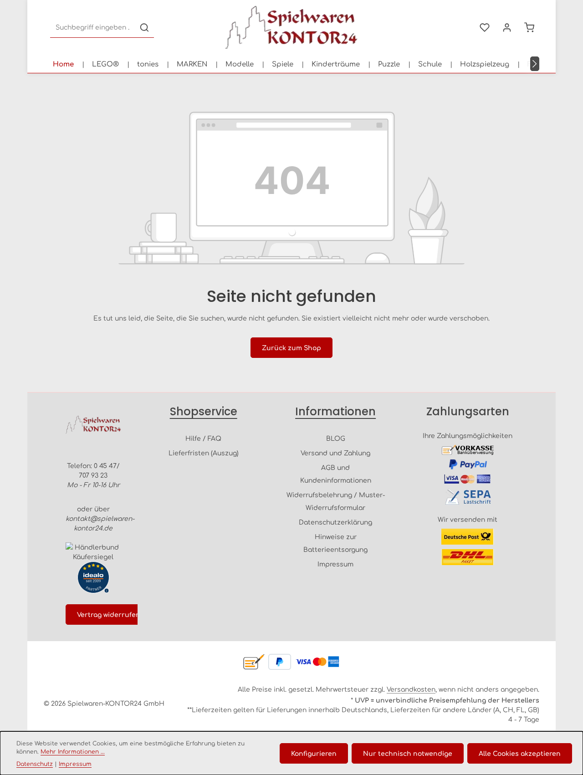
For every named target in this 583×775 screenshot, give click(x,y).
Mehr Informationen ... (73, 751)
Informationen (335, 411)
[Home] (63, 64)
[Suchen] (144, 27)
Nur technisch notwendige (407, 753)
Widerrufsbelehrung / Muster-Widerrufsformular (335, 500)
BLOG (335, 438)
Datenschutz (34, 763)
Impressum (335, 564)
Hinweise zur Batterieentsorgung (335, 542)
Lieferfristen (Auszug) (204, 453)
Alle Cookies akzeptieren (520, 753)
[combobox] (92, 27)
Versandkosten (411, 689)
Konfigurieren (314, 753)
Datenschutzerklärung (335, 522)
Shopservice (203, 411)
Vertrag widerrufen (108, 614)
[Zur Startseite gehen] (291, 27)
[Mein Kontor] (506, 27)
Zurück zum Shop (291, 347)
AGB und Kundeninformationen (335, 473)
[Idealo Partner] (93, 577)
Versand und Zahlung (335, 453)
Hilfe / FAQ (203, 438)
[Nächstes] (534, 63)
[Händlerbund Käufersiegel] (93, 551)
